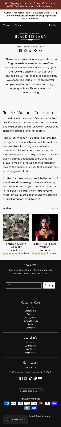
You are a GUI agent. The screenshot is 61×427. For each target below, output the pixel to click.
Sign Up (49, 285)
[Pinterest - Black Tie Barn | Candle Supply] (35, 50)
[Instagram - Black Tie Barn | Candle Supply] (25, 50)
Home (19, 47)
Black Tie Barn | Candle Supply (34, 416)
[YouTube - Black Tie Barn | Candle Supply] (40, 50)
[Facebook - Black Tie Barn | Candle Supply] (20, 50)
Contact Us (30, 367)
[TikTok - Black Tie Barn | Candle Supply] (30, 50)
